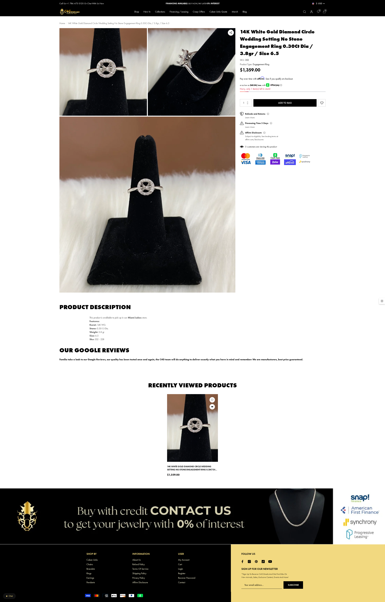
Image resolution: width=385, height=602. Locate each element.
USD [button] (319, 3)
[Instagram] (250, 562)
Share (231, 33)
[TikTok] (263, 562)
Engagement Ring (261, 64)
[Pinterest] (257, 562)
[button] (324, 3)
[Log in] (311, 11)
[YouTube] (270, 562)
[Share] (231, 33)
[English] (313, 3)
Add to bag (285, 102)
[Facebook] (243, 562)
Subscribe (293, 584)
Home (62, 23)
